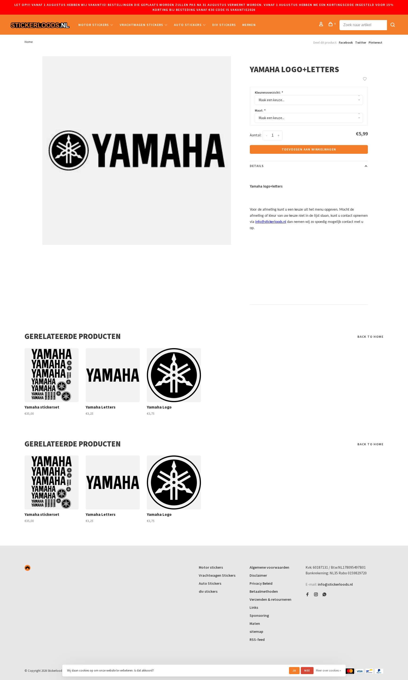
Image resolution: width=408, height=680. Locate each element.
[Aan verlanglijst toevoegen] (365, 79)
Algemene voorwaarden (269, 567)
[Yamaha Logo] (174, 375)
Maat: (260, 110)
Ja (294, 670)
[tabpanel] (136, 150)
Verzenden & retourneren (270, 599)
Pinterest (375, 42)
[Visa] (359, 672)
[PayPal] (379, 672)
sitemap (256, 631)
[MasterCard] (349, 672)
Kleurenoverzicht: (269, 92)
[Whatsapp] (324, 594)
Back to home (370, 336)
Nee (307, 670)
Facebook (346, 42)
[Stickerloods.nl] (27, 567)
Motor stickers (93, 25)
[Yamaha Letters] (113, 375)
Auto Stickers (188, 25)
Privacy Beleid (261, 583)
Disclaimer (258, 575)
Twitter (360, 42)
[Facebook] (307, 594)
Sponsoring (259, 615)
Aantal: (255, 135)
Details (257, 166)
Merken (249, 25)
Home (29, 42)
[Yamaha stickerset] (52, 375)
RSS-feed (257, 639)
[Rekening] (322, 25)
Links (254, 607)
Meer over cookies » (328, 670)
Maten (255, 623)
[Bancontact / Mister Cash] (369, 672)
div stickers (224, 25)
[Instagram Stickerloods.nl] (316, 594)
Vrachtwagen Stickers (141, 25)
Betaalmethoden (264, 591)
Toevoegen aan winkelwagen (309, 149)
